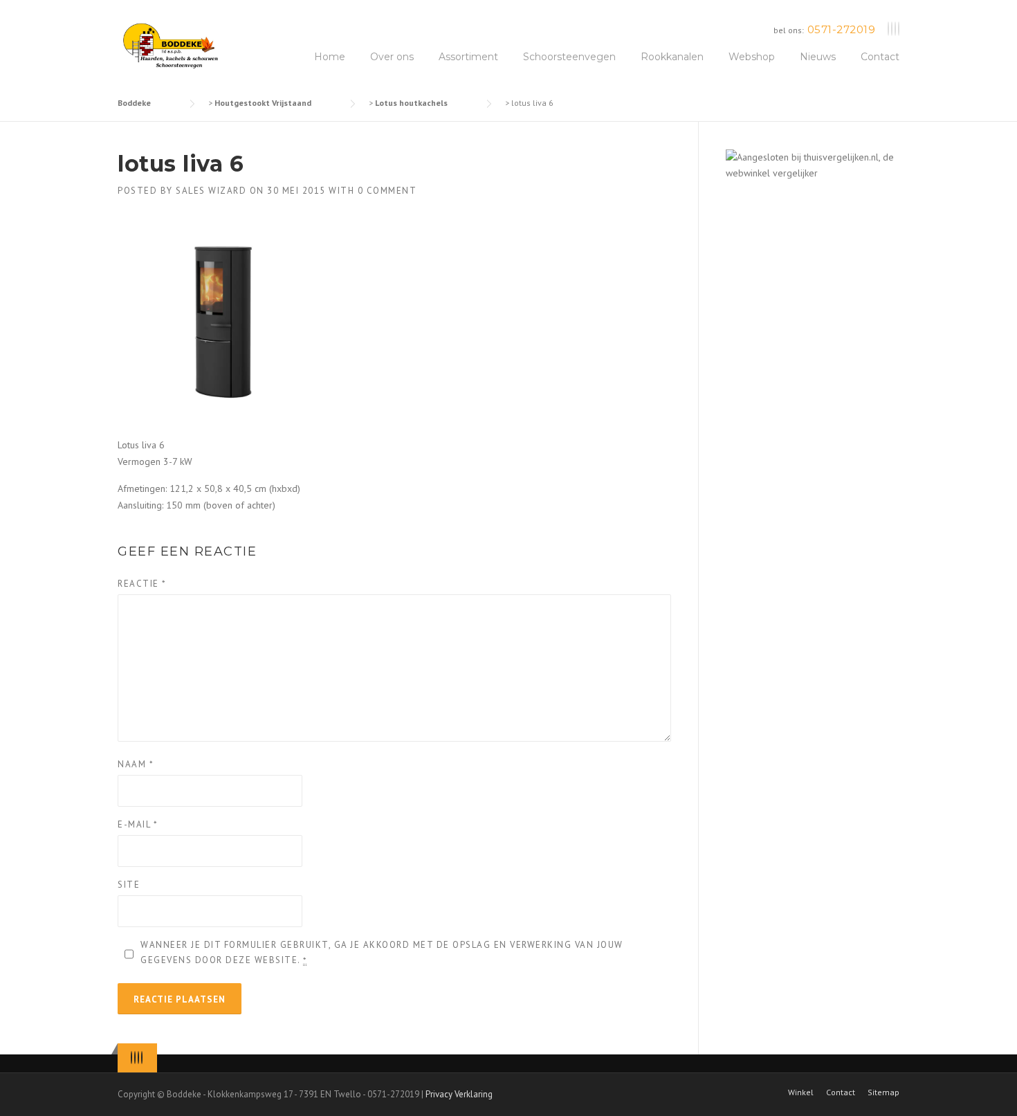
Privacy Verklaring (459, 1094)
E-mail (138, 824)
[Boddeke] (171, 45)
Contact (880, 57)
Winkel (801, 1092)
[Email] (898, 29)
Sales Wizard (211, 190)
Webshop (752, 57)
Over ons (392, 57)
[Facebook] (891, 29)
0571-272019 (841, 29)
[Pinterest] (895, 29)
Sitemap (883, 1092)
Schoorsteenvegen (569, 57)
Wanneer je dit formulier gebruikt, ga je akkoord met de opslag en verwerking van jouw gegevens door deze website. (381, 952)
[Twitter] (888, 29)
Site (129, 884)
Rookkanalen (672, 57)
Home (329, 57)
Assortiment (468, 57)
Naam (136, 764)
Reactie (142, 583)
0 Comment (387, 190)
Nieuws (818, 57)
